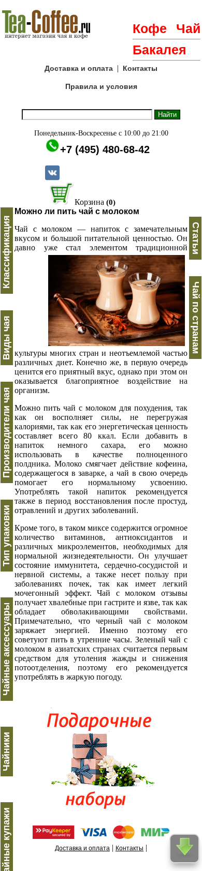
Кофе (150, 28)
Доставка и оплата (79, 68)
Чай (188, 28)
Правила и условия (101, 86)
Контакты (140, 68)
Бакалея (159, 49)
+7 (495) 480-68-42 (105, 149)
